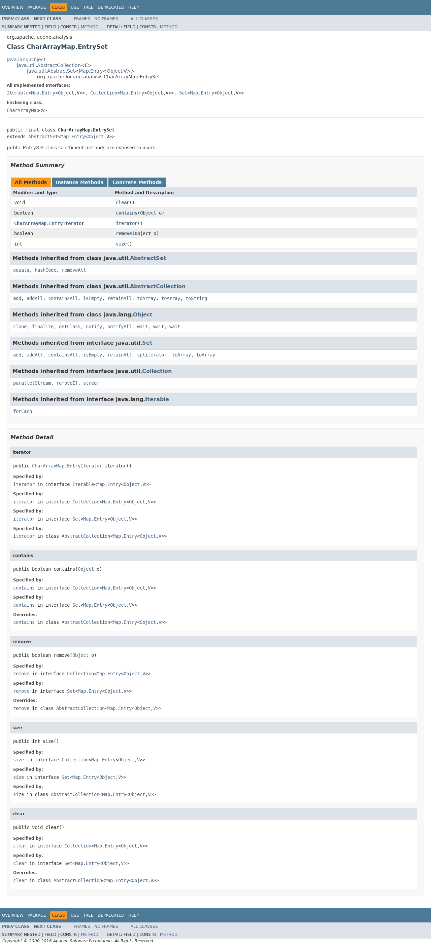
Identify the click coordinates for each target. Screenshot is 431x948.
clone (20, 326)
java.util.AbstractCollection (49, 65)
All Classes (144, 18)
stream (91, 383)
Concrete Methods (137, 182)
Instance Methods (79, 182)
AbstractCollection (158, 286)
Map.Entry (91, 71)
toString (196, 298)
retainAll (119, 298)
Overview (13, 7)
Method (89, 27)
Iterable (17, 93)
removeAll (74, 270)
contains (126, 213)
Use (75, 7)
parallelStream (32, 383)
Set (183, 93)
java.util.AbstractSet (51, 71)
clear (122, 202)
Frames (82, 18)
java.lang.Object (26, 59)
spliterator (152, 354)
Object (114, 71)
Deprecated (111, 7)
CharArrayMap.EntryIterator (49, 223)
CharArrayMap (23, 110)
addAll (35, 298)
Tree (88, 7)
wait (142, 326)
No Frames (106, 18)
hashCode (45, 270)
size (121, 244)
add (17, 298)
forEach (22, 411)
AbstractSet (43, 136)
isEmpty (92, 298)
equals (21, 270)
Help (133, 7)
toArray (146, 298)
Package (37, 7)
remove (124, 233)
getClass (69, 326)
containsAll (63, 298)
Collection (103, 93)
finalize (43, 326)
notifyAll (119, 326)
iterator (126, 223)
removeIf (67, 383)
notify (94, 326)
